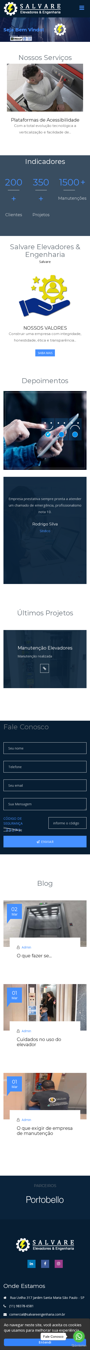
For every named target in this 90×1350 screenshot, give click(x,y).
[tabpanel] (45, 102)
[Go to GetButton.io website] (79, 1345)
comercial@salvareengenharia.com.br (37, 1314)
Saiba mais (45, 353)
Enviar (47, 841)
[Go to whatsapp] (79, 1336)
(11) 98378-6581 (21, 1306)
